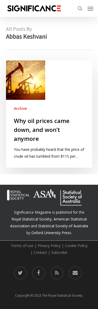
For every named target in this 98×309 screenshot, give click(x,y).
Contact (40, 252)
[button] (90, 8)
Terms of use (22, 245)
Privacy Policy (49, 245)
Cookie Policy (76, 245)
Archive (20, 108)
